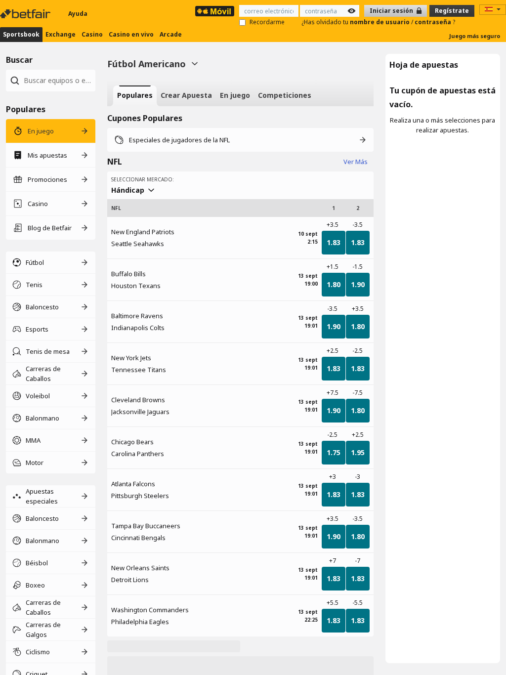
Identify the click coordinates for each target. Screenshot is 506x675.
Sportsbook (21, 34)
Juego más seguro (474, 36)
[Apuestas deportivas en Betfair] (214, 11)
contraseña (434, 22)
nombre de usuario (380, 22)
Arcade (171, 34)
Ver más (355, 161)
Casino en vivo (131, 34)
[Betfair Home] (26, 13)
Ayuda (77, 13)
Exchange (60, 34)
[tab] (135, 95)
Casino (92, 34)
